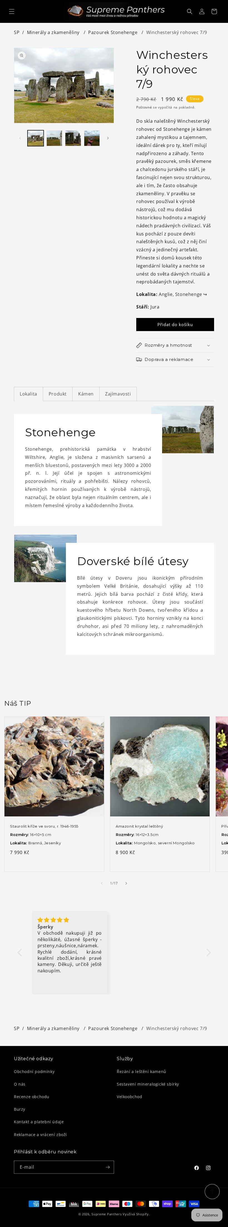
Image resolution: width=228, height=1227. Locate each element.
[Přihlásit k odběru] (107, 1167)
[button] (12, 11)
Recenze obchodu (31, 1096)
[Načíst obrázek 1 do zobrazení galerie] (36, 138)
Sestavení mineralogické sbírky (148, 1084)
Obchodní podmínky (34, 1071)
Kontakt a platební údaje (39, 1121)
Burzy (19, 1109)
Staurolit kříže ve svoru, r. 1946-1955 (44, 826)
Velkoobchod (129, 1096)
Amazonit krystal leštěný (139, 826)
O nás (20, 1084)
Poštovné (144, 107)
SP (16, 32)
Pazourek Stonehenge (113, 32)
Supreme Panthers (106, 1214)
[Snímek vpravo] (108, 138)
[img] (70, 920)
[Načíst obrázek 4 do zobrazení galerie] (92, 138)
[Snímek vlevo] (20, 138)
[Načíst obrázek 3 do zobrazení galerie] (73, 138)
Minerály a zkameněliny (54, 32)
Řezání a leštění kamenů (141, 1071)
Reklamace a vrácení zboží (40, 1134)
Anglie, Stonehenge (183, 294)
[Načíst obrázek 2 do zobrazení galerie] (54, 138)
